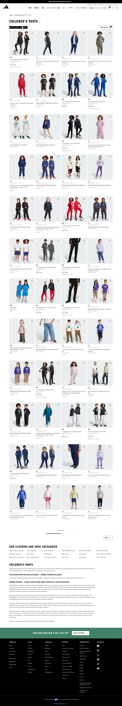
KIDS (42, 8)
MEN (30, 8)
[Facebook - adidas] (105, 646)
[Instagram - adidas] (105, 650)
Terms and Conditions (72, 699)
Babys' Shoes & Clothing (16, 557)
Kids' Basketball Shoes (68, 550)
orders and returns (101, 4)
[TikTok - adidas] (105, 664)
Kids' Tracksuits (101, 557)
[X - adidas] (105, 655)
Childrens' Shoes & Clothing (14, 554)
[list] (54, 27)
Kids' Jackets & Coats (33, 557)
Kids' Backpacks (31, 550)
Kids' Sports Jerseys (50, 557)
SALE (63, 8)
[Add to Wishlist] (32, 33)
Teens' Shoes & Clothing (16, 550)
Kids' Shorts (82, 554)
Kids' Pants (65, 557)
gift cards (109, 4)
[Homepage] (6, 7)
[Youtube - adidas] (105, 668)
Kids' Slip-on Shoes (102, 550)
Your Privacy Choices (49, 699)
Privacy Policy (62, 699)
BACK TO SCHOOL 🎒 (53, 8)
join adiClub (115, 4)
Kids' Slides (82, 557)
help (95, 4)
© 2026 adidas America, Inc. (61, 703)
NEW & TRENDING (81, 8)
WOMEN (36, 8)
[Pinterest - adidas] (105, 659)
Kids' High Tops (48, 550)
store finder (90, 4)
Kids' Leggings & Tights (104, 554)
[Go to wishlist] (113, 8)
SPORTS (70, 8)
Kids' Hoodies (48, 554)
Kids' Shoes (30, 554)
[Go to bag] (117, 8)
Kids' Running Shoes (85, 550)
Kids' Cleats (65, 554)
